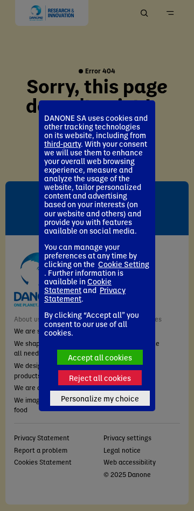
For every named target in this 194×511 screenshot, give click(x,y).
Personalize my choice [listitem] (100, 398)
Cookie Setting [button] (123, 264)
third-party (62, 143)
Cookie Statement (78, 285)
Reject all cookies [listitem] (100, 378)
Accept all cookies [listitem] (100, 357)
